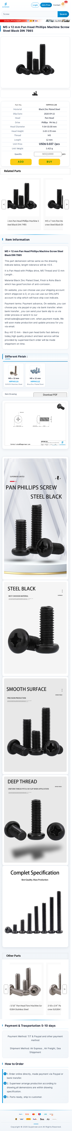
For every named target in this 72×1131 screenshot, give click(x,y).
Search (63, 14)
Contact (56, 5)
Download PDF (50, 395)
